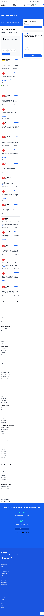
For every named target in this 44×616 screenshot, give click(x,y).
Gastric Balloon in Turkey (5, 501)
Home (10, 4)
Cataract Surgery (4, 400)
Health (2, 592)
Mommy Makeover (4, 481)
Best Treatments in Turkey (6, 484)
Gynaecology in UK (4, 429)
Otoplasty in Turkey (4, 449)
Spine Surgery (3, 422)
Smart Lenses (3, 398)
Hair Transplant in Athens (5, 370)
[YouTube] (4, 1)
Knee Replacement (4, 420)
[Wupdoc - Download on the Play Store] (14, 557)
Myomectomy (3, 442)
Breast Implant (3, 477)
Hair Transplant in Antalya (5, 368)
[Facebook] (0, 1)
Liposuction (3, 475)
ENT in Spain (3, 459)
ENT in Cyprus (3, 453)
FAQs (2, 568)
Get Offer (26, 5)
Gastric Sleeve (3, 348)
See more (4, 66)
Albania (2, 332)
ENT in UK (3, 457)
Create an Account (4, 564)
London (2, 315)
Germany (2, 409)
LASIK (2, 396)
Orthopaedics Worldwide (5, 405)
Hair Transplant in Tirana (5, 374)
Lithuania (2, 361)
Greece (2, 341)
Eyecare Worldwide (4, 385)
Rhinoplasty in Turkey (5, 447)
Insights (2, 599)
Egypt (2, 363)
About (2, 603)
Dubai (2, 321)
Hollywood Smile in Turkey (5, 486)
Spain (2, 334)
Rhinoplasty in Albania (5, 461)
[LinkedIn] (6, 1)
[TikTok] (8, 1)
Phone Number (26, 47)
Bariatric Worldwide (5, 346)
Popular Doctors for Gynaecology (7, 425)
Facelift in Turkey (4, 490)
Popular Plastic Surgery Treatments (8, 464)
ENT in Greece (3, 455)
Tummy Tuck (3, 471)
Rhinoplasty (3, 466)
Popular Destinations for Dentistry (7, 306)
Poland (2, 339)
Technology (3, 597)
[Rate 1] (3, 50)
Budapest (3, 308)
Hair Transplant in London (5, 376)
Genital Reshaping (4, 440)
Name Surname (26, 38)
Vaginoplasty (3, 435)
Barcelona (3, 313)
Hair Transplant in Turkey (5, 488)
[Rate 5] (14, 50)
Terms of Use (37, 52)
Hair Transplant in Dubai (5, 378)
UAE (2, 413)
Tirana (2, 317)
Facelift (2, 473)
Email (25, 43)
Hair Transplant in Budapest (6, 382)
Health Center (32, 5)
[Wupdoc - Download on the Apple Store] (5, 557)
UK (1, 337)
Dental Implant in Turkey (5, 499)
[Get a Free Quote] (10, 89)
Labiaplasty (3, 433)
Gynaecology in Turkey (5, 427)
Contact (2, 605)
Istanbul (2, 323)
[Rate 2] (6, 50)
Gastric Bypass (3, 354)
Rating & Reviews (13, 22)
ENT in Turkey (3, 451)
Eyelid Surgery (3, 479)
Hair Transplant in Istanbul (5, 380)
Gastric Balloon (3, 352)
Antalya (2, 310)
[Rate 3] (9, 50)
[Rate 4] (11, 50)
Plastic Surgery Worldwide (6, 326)
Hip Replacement (4, 418)
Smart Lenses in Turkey (5, 495)
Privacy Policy (27, 53)
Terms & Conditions (4, 609)
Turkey (2, 330)
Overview (3, 22)
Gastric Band (3, 350)
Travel (2, 595)
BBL (1, 468)
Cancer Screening (4, 437)
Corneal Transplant (4, 402)
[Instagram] (2, 1)
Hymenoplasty (3, 431)
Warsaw (2, 319)
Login (2, 566)
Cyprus (2, 343)
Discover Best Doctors (21, 528)
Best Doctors (14, 5)
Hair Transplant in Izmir (5, 372)
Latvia (2, 358)
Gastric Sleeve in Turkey (5, 492)
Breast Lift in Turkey (4, 497)
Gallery (7, 22)
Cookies (2, 607)
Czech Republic (4, 328)
